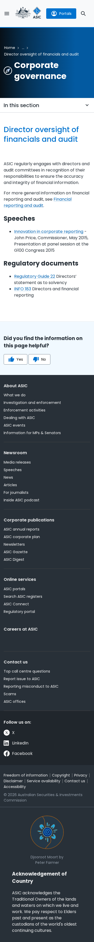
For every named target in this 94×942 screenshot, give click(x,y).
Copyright (61, 775)
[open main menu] (7, 13)
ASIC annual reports (21, 529)
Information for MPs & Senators (32, 432)
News (8, 477)
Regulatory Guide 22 (34, 276)
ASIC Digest (14, 559)
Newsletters (14, 544)
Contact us (16, 662)
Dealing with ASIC (19, 417)
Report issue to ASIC (22, 678)
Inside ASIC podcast (21, 500)
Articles (10, 485)
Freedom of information (26, 775)
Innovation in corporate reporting (48, 232)
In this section (21, 105)
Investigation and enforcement (32, 402)
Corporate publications (29, 520)
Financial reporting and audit (38, 202)
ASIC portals (14, 589)
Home (9, 47)
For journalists (16, 492)
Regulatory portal (19, 611)
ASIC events (14, 425)
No (43, 359)
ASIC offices (15, 701)
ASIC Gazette (16, 552)
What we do (15, 395)
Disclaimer (13, 781)
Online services (20, 579)
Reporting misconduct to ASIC (31, 686)
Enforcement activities (24, 410)
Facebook (22, 753)
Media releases (17, 462)
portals (65, 13)
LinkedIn (20, 743)
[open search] (83, 13)
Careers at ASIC (21, 629)
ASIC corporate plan (22, 536)
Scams (10, 694)
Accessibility (15, 786)
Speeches (13, 469)
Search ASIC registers (23, 596)
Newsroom (15, 453)
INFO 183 (22, 289)
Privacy (80, 775)
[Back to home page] (28, 13)
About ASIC (16, 386)
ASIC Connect (16, 604)
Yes (19, 359)
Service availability (43, 781)
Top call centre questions (27, 671)
